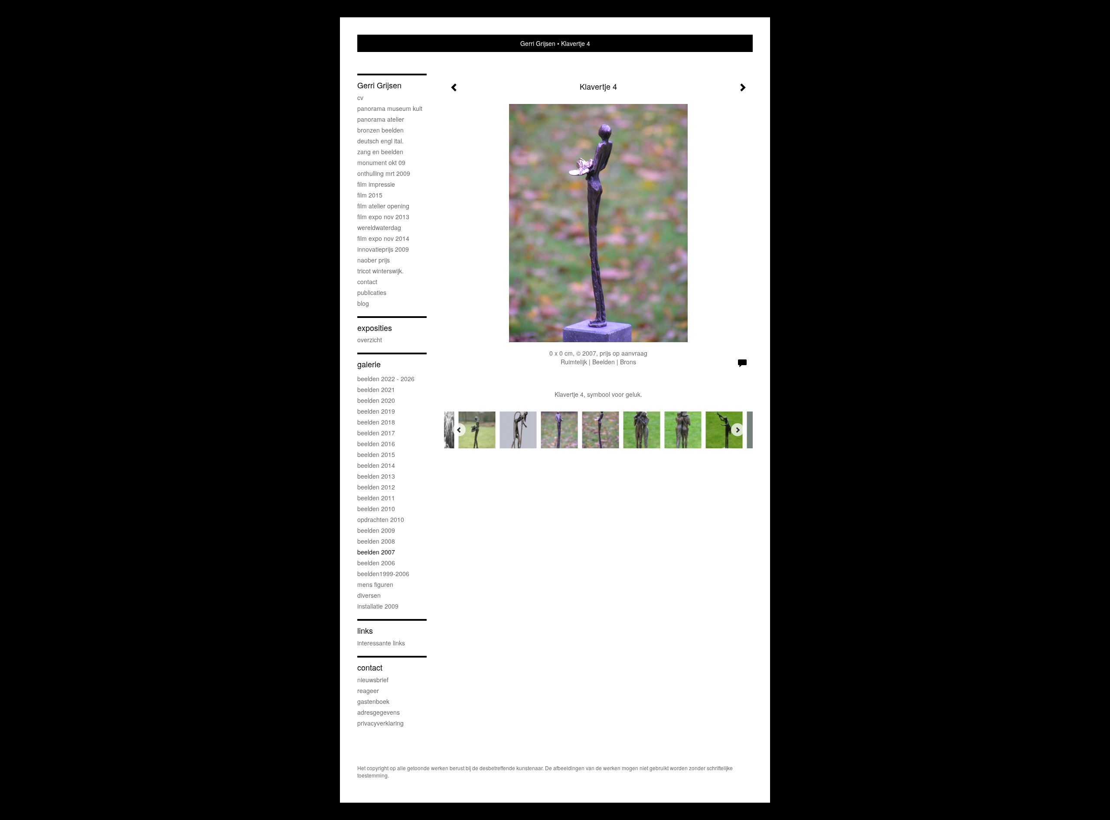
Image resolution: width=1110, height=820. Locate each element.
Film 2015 (369, 195)
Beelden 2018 (376, 422)
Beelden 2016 (376, 443)
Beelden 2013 (376, 476)
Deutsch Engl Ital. (380, 140)
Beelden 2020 (376, 400)
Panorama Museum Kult (389, 108)
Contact (367, 281)
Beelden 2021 (376, 389)
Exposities (374, 327)
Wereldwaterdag (379, 227)
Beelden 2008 (376, 541)
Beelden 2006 (376, 562)
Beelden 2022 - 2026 (386, 378)
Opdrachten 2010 (380, 519)
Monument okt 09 (381, 162)
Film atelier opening (383, 205)
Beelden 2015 (376, 454)
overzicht (369, 339)
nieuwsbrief (372, 679)
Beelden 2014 (376, 465)
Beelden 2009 (376, 530)
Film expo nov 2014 (383, 238)
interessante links (381, 642)
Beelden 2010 (376, 508)
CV (360, 97)
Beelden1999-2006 (383, 573)
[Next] (737, 429)
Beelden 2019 (376, 411)
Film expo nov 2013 (383, 216)
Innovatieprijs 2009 (383, 249)
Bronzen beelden (380, 130)
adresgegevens (378, 712)
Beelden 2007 (376, 552)
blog (363, 303)
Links (365, 630)
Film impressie (376, 184)
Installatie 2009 (377, 606)
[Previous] (459, 429)
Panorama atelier (380, 119)
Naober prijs (373, 260)
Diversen (369, 595)
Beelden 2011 (376, 497)
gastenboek (373, 701)
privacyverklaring (380, 723)
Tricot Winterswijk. (380, 270)
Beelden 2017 (376, 432)
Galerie (369, 364)
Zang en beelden (380, 151)
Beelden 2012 (376, 487)
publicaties (371, 292)
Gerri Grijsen (537, 43)
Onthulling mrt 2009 (383, 173)
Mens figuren (375, 584)
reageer (368, 690)
